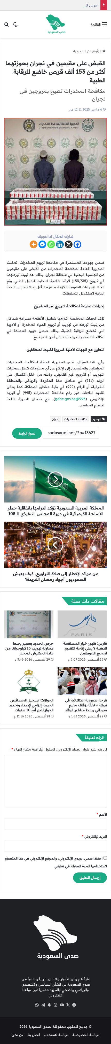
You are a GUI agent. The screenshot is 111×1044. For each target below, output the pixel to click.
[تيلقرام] (43, 1005)
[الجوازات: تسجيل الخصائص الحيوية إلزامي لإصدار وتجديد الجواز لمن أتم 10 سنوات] (28, 681)
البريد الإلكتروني (94, 836)
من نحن (18, 1035)
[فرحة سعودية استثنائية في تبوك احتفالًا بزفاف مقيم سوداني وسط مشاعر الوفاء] (82, 681)
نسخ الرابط (27, 433)
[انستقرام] (55, 1005)
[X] (69, 244)
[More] (33, 244)
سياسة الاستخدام (56, 1035)
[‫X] (68, 1005)
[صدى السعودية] (55, 24)
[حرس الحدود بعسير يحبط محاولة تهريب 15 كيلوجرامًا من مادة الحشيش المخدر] (28, 624)
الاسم (102, 814)
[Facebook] (77, 244)
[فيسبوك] (74, 1005)
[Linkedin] (60, 244)
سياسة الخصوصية (86, 1035)
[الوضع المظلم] (15, 26)
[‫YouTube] (62, 1005)
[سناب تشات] (49, 1005)
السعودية (79, 51)
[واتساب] (37, 1005)
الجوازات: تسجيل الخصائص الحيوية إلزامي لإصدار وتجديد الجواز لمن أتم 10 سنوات (31, 705)
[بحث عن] (6, 26)
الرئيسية (96, 51)
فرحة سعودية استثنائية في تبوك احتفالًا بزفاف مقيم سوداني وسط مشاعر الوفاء (86, 705)
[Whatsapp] (51, 244)
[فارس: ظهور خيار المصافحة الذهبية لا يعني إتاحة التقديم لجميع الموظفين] (82, 624)
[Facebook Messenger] (42, 244)
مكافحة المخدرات (76, 419)
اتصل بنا (34, 1035)
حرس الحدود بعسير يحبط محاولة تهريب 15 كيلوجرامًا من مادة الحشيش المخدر (29, 648)
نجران (55, 419)
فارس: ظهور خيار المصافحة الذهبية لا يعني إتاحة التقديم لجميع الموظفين (85, 648)
